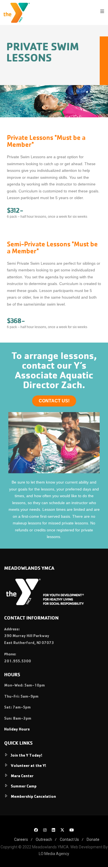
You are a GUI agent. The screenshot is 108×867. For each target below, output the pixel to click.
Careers (21, 839)
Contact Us (69, 839)
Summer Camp (24, 787)
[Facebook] (36, 831)
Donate (93, 839)
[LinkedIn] (53, 831)
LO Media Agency (54, 853)
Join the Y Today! (26, 756)
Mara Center (22, 776)
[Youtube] (72, 831)
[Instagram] (45, 831)
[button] (54, 401)
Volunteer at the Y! (28, 766)
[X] (62, 831)
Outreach (44, 839)
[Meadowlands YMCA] (16, 12)
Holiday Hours (17, 730)
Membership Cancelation (33, 797)
